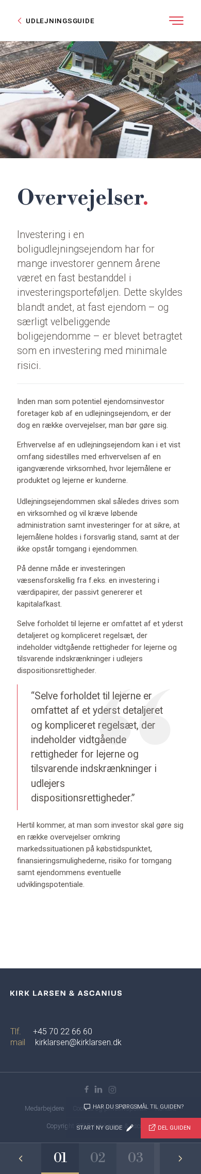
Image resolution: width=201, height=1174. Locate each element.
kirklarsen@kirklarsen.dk (78, 1042)
